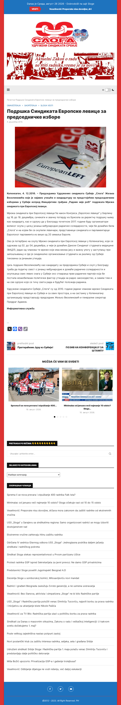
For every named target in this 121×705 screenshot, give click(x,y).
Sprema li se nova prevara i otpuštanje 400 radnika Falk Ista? (41, 494)
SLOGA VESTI (47, 105)
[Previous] (44, 9)
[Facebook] (50, 689)
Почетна (11, 100)
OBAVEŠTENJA (14, 105)
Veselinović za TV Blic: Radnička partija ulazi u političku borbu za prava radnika (51, 613)
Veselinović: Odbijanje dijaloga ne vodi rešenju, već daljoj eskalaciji (44, 669)
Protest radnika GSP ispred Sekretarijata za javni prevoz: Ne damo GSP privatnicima (54, 562)
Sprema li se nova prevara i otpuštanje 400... (34, 405)
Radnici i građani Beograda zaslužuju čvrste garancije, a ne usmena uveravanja (51, 585)
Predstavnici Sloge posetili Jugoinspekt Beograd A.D (36, 570)
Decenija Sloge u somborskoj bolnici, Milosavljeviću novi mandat (43, 578)
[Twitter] (60, 689)
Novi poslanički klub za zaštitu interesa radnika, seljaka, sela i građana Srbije (50, 641)
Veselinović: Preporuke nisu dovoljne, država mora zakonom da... (82, 9)
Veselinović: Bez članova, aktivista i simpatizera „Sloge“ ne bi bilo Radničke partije (53, 593)
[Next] (47, 9)
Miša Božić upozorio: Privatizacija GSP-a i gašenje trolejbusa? (41, 661)
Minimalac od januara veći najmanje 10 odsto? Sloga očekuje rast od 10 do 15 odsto (54, 502)
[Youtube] (71, 689)
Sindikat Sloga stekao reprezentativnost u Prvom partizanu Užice (43, 554)
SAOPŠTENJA (30, 105)
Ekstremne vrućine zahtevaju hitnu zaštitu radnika (35, 534)
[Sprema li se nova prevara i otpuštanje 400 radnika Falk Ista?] (33, 385)
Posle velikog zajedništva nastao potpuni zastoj (33, 633)
